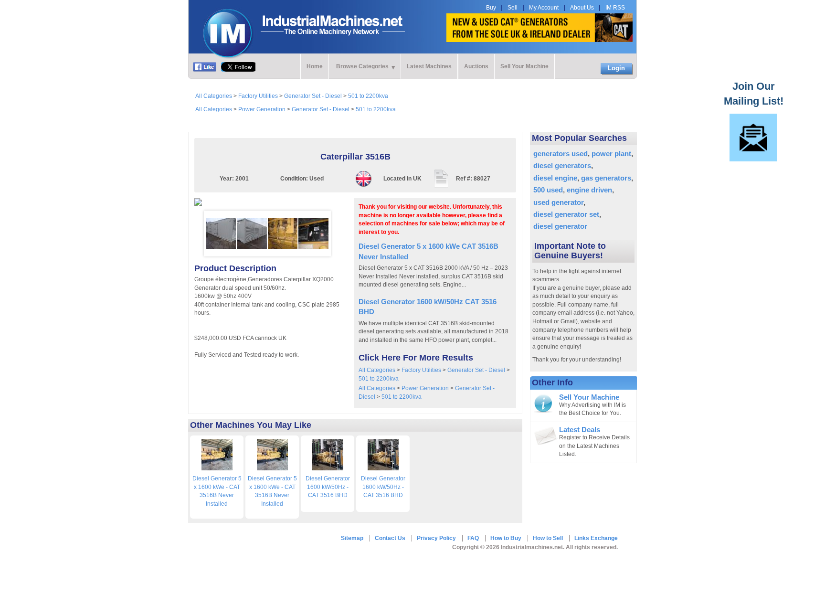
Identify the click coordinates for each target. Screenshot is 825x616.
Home (315, 66)
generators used (560, 153)
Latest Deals (579, 430)
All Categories (213, 96)
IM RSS (615, 7)
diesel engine (555, 178)
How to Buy (505, 538)
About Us (582, 7)
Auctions (476, 66)
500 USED (548, 190)
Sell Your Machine (524, 66)
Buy (491, 7)
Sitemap (352, 538)
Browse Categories (362, 66)
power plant (611, 153)
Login (616, 68)
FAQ (473, 538)
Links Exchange (596, 538)
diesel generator (560, 226)
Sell (513, 7)
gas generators (606, 178)
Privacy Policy (436, 538)
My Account (544, 7)
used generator (558, 202)
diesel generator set (566, 214)
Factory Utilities (258, 96)
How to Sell (548, 538)
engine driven (589, 190)
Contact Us (390, 538)
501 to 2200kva (368, 96)
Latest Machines (429, 66)
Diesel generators (562, 165)
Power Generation (262, 109)
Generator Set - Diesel (313, 96)
